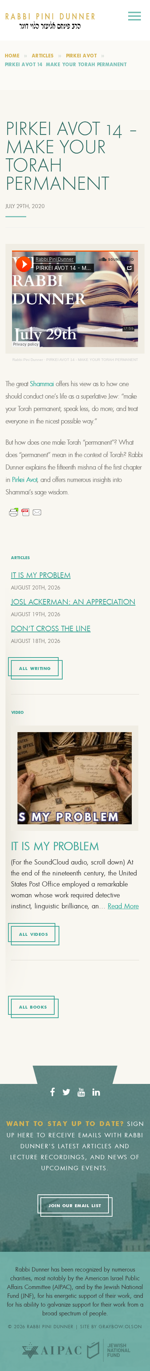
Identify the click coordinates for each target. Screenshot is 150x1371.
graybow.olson (120, 1326)
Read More (123, 905)
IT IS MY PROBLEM (41, 575)
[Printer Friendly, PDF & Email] (25, 512)
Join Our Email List (74, 1206)
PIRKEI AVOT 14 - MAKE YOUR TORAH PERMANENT (92, 360)
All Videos (33, 935)
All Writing (35, 669)
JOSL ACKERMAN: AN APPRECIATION (73, 602)
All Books (33, 1007)
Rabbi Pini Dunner (27, 360)
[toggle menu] (135, 17)
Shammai (42, 383)
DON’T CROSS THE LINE (51, 628)
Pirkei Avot (24, 479)
